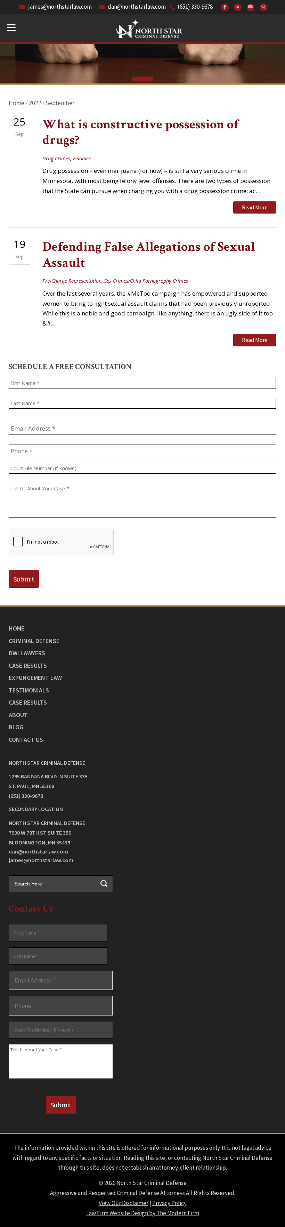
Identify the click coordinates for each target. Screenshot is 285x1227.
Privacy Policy (169, 1203)
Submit (23, 579)
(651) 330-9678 (195, 6)
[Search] (263, 7)
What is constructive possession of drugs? (140, 132)
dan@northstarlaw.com (137, 6)
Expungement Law (35, 678)
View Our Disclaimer (123, 1203)
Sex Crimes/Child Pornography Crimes (146, 281)
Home (16, 628)
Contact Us (26, 740)
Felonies (82, 158)
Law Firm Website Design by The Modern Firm (142, 1213)
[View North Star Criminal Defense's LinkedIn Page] (238, 7)
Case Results (28, 665)
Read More (255, 207)
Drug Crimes (56, 158)
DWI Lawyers (27, 653)
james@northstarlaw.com (60, 6)
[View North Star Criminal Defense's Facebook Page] (225, 7)
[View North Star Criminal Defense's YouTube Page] (250, 7)
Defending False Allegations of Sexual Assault (148, 254)
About (18, 715)
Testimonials (29, 690)
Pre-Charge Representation (71, 281)
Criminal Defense (34, 641)
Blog (16, 727)
